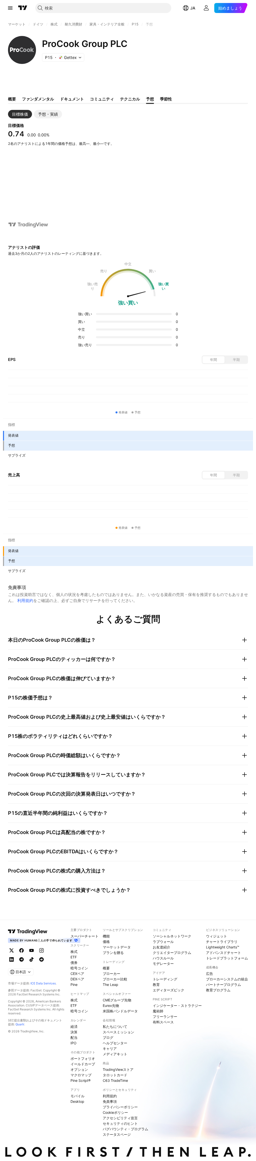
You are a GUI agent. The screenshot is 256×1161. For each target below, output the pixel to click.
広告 (209, 973)
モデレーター (163, 963)
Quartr (20, 1024)
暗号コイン (79, 968)
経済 (74, 1026)
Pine (74, 984)
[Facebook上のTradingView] (21, 950)
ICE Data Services (43, 983)
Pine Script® (80, 1080)
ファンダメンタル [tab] (38, 98)
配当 (74, 1037)
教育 (156, 984)
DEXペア (77, 979)
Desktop (77, 1101)
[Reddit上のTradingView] (41, 959)
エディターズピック (168, 990)
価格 (106, 941)
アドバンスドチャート (223, 952)
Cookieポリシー (115, 1112)
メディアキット (115, 1054)
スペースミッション (118, 1032)
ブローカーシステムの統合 (227, 979)
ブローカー (111, 973)
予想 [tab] (150, 98)
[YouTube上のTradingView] (31, 950)
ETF (73, 957)
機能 (106, 936)
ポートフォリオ (82, 1058)
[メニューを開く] (10, 8)
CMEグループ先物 (117, 1000)
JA (192, 7)
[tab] (20, 114)
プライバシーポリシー (120, 1107)
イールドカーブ (82, 1064)
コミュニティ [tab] (102, 98)
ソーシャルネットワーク (172, 936)
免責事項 (110, 1101)
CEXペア (77, 973)
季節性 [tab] (166, 98)
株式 (74, 951)
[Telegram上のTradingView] (21, 959)
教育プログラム (218, 990)
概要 (106, 968)
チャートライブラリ (222, 941)
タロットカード (115, 1075)
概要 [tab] (12, 98)
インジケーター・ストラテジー (177, 1005)
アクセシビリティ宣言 (120, 1118)
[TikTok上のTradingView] (31, 959)
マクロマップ (81, 1075)
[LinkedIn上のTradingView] (11, 959)
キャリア (110, 1048)
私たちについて (115, 1026)
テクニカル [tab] (130, 98)
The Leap (110, 984)
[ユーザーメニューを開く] (206, 8)
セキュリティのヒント (120, 1123)
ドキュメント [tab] (72, 98)
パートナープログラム (223, 984)
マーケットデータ (117, 947)
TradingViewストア (118, 1069)
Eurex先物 (111, 1005)
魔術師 (158, 1011)
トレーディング (165, 979)
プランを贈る (113, 952)
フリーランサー (165, 1016)
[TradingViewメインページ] (28, 931)
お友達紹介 (161, 947)
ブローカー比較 (115, 979)
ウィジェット (216, 936)
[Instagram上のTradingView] (41, 950)
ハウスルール (163, 958)
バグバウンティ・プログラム (125, 1129)
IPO (73, 1043)
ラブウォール (163, 941)
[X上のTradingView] (11, 950)
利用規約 (25, 600)
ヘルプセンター (115, 1043)
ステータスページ (117, 1134)
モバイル (77, 1096)
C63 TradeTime (115, 1080)
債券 (74, 962)
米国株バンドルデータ (120, 1011)
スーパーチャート (84, 936)
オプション (79, 1069)
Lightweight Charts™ (222, 947)
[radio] (213, 359)
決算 (74, 1032)
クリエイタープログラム (172, 952)
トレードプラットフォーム (227, 958)
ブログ (108, 1037)
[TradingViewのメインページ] (22, 7)
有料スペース (163, 1022)
